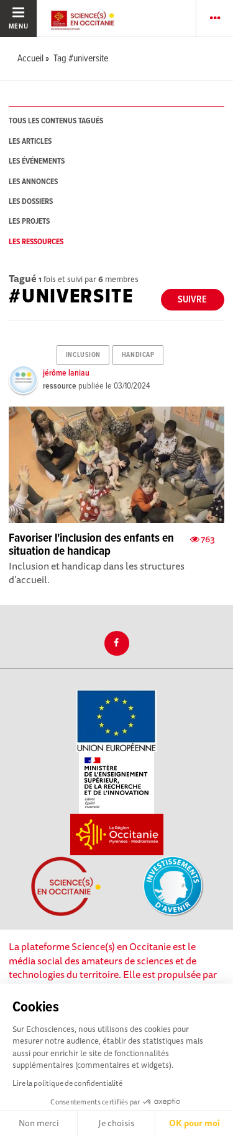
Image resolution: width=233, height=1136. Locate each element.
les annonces (33, 182)
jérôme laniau (66, 373)
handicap (138, 355)
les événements (37, 161)
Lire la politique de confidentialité (67, 1083)
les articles (30, 141)
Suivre (192, 299)
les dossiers (31, 201)
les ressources (36, 242)
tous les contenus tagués (56, 121)
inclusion (83, 355)
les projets (29, 221)
